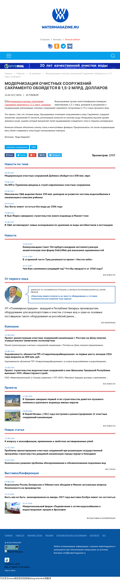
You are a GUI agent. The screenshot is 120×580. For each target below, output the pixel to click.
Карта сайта (10, 570)
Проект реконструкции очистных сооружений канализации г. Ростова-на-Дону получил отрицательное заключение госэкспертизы (55, 339)
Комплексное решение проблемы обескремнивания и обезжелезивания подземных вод (55, 462)
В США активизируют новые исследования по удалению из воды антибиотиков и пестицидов (59, 224)
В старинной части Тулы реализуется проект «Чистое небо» (57, 259)
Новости (21, 73)
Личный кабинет (72, 40)
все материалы (108, 322)
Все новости (109, 275)
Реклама (49, 535)
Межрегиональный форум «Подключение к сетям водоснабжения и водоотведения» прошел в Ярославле (62, 508)
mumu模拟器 (15, 578)
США (33, 147)
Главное (8, 535)
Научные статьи (34, 535)
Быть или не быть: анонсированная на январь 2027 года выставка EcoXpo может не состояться (60, 497)
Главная (8, 73)
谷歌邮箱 (25, 578)
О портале (45, 40)
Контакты (57, 40)
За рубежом (35, 73)
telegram (34, 578)
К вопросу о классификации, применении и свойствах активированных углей (49, 441)
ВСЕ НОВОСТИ (109, 384)
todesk (41, 578)
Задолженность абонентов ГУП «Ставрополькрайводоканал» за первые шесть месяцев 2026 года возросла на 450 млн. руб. (58, 355)
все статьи (110, 469)
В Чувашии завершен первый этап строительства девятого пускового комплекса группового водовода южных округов (63, 401)
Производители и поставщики (71, 535)
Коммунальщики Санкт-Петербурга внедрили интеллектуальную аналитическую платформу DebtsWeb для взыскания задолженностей (63, 248)
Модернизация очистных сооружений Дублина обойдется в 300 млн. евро (47, 175)
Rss (104, 535)
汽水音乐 (4, 578)
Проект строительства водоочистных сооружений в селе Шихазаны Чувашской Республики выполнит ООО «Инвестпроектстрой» (57, 371)
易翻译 (48, 578)
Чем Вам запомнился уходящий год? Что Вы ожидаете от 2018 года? (63, 268)
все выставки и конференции (101, 518)
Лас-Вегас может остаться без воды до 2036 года (33, 206)
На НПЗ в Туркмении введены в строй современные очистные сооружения (47, 184)
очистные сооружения (17, 147)
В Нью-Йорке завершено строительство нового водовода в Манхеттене (47, 215)
